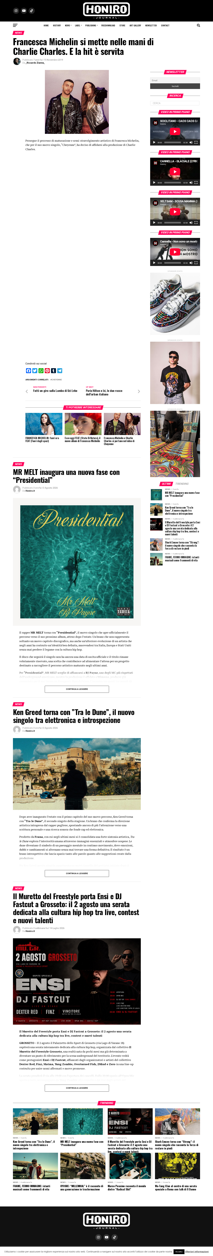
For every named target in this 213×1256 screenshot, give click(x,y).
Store (122, 25)
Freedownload (108, 25)
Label (77, 25)
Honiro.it (30, 491)
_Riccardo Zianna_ (35, 63)
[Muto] (191, 142)
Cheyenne (57, 380)
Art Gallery (135, 25)
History (57, 25)
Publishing (90, 25)
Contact (165, 25)
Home (46, 25)
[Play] (154, 142)
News (67, 25)
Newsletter (151, 25)
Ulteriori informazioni (197, 1251)
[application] (175, 131)
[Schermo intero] (196, 142)
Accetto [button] (179, 1252)
